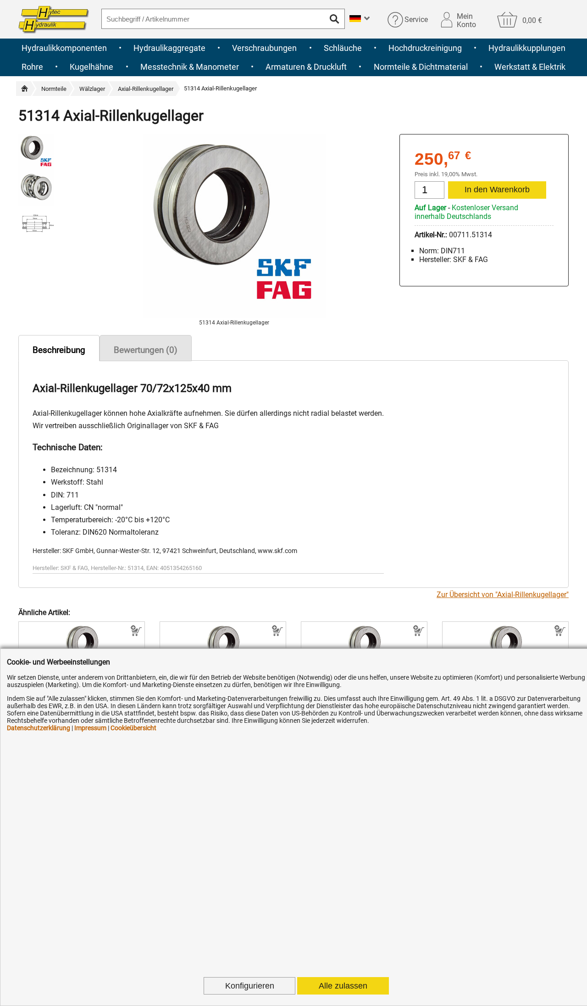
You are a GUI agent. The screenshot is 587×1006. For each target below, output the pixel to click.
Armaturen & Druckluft (306, 67)
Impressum (90, 728)
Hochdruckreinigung (425, 48)
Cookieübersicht (133, 728)
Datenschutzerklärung (38, 728)
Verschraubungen (264, 48)
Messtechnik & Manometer (189, 67)
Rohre (32, 67)
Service (416, 19)
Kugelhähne (91, 67)
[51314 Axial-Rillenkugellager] (234, 315)
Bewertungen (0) (145, 350)
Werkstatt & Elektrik (529, 67)
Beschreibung (59, 350)
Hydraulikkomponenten (64, 48)
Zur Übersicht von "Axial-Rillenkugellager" (503, 594)
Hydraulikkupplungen (526, 48)
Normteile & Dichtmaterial (421, 67)
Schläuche (343, 48)
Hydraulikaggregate (169, 48)
